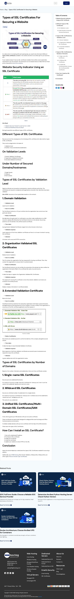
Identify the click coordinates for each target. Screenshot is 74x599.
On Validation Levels (64, 28)
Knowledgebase (60, 574)
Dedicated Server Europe (46, 562)
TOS (20, 586)
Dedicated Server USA (47, 566)
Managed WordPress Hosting (32, 563)
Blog (57, 571)
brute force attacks (18, 63)
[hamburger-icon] (55, 3)
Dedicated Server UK (47, 559)
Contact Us (59, 562)
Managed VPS (30, 578)
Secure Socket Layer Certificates (18, 456)
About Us (58, 556)
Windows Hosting (31, 559)
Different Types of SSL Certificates (63, 24)
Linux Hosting (30, 557)
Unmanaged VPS (31, 581)
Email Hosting (45, 573)
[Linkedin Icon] (59, 88)
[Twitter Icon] (63, 88)
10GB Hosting (15, 455)
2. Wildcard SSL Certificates (62, 61)
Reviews (58, 559)
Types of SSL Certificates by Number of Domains (64, 52)
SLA (17, 586)
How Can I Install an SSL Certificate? (63, 74)
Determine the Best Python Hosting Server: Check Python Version (55, 495)
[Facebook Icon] (56, 88)
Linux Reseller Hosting (33, 566)
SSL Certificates (46, 576)
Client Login (59, 569)
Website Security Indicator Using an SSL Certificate (63, 19)
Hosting (5, 27)
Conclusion (60, 78)
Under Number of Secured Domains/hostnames (65, 31)
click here (40, 596)
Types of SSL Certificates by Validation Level (64, 36)
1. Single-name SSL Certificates (63, 57)
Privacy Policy (11, 586)
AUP (5, 586)
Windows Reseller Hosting (31, 570)
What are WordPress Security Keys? (14, 127)
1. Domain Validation (63, 40)
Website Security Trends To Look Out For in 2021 (17, 126)
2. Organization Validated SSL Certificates (65, 43)
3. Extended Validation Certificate (64, 47)
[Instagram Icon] (61, 88)
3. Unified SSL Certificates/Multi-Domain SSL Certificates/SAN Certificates (65, 67)
